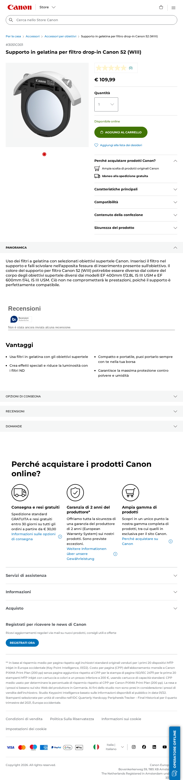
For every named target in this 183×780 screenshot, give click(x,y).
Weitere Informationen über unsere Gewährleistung (87, 554)
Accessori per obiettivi (60, 36)
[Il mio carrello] (161, 7)
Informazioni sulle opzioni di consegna (33, 536)
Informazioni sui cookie (121, 719)
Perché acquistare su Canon (140, 541)
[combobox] (91, 20)
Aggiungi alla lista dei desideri (121, 145)
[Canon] (19, 7)
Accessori (33, 36)
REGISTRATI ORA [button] (22, 643)
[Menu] (173, 7)
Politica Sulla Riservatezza (72, 719)
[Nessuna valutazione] (112, 68)
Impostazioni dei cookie (26, 729)
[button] (44, 154)
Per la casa (13, 36)
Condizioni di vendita (24, 719)
